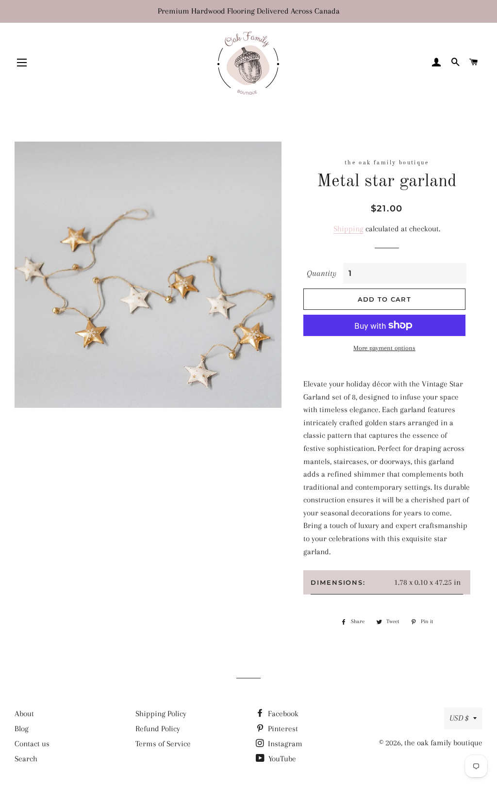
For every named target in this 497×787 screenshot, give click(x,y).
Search (26, 758)
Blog (22, 728)
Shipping (348, 228)
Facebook (282, 713)
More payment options (384, 348)
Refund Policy (157, 728)
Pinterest (282, 728)
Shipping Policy (160, 713)
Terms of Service (163, 743)
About (24, 713)
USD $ (458, 718)
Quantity (321, 273)
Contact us (32, 743)
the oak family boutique (443, 742)
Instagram (284, 743)
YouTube (281, 758)
